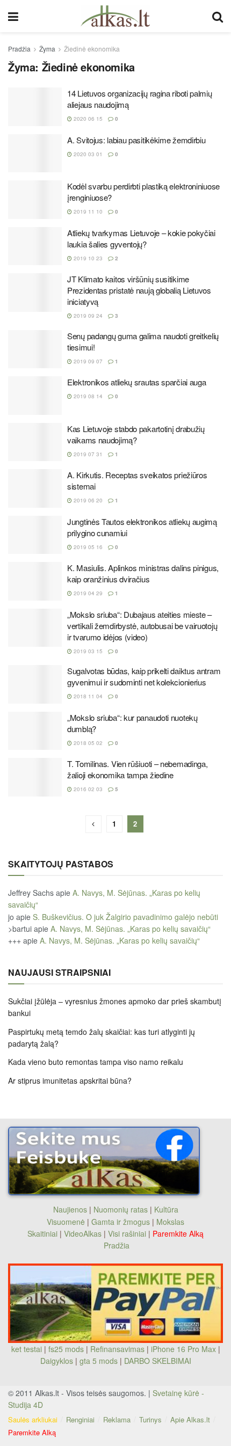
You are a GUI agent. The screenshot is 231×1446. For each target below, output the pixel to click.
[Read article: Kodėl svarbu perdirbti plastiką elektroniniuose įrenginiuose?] (35, 199)
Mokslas (170, 1221)
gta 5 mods (100, 1360)
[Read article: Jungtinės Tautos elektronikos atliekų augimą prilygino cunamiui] (35, 535)
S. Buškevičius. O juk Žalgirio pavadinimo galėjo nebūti (125, 916)
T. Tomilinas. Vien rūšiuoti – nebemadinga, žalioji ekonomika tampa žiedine (137, 769)
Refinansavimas (117, 1348)
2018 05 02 (87, 743)
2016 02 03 (87, 789)
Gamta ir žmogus (120, 1221)
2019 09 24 (87, 315)
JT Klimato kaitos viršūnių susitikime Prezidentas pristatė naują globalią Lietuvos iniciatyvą (139, 290)
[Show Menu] (13, 16)
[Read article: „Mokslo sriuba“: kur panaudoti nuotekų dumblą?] (35, 731)
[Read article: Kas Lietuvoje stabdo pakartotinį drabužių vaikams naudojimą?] (35, 442)
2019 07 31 (87, 454)
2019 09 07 (87, 361)
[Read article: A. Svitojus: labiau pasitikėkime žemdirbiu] (35, 153)
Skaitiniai (42, 1233)
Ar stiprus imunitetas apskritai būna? (70, 1080)
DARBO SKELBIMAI (157, 1360)
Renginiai (80, 1419)
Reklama (117, 1419)
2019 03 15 (87, 651)
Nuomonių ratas (120, 1209)
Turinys (150, 1419)
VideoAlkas (83, 1233)
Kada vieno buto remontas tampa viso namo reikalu (95, 1061)
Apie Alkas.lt (190, 1419)
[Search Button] (217, 16)
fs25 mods (66, 1348)
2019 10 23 (87, 258)
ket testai (27, 1348)
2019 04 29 (87, 593)
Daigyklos (56, 1360)
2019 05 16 (87, 547)
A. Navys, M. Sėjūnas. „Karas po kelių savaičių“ (130, 928)
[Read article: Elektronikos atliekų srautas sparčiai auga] (35, 395)
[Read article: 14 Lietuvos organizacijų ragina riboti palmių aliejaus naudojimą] (35, 106)
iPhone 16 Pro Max (183, 1348)
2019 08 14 (87, 396)
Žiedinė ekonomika (92, 48)
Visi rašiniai (127, 1233)
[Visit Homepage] (115, 16)
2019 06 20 (87, 500)
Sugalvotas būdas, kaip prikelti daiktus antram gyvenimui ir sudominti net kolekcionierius (143, 676)
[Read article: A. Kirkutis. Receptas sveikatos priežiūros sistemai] (35, 488)
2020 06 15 (87, 118)
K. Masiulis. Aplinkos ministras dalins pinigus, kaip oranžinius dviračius (143, 573)
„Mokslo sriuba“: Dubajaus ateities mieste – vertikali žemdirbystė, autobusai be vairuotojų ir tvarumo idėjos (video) (142, 625)
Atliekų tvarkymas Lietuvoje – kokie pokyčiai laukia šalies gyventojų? (141, 238)
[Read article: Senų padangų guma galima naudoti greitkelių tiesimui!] (35, 349)
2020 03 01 (87, 154)
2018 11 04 (87, 696)
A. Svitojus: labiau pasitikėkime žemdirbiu (136, 139)
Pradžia (19, 48)
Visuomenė (66, 1221)
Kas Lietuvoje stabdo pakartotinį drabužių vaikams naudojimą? (136, 434)
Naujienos (70, 1209)
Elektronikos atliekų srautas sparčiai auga (136, 382)
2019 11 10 (87, 211)
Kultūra (166, 1209)
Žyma (47, 48)
